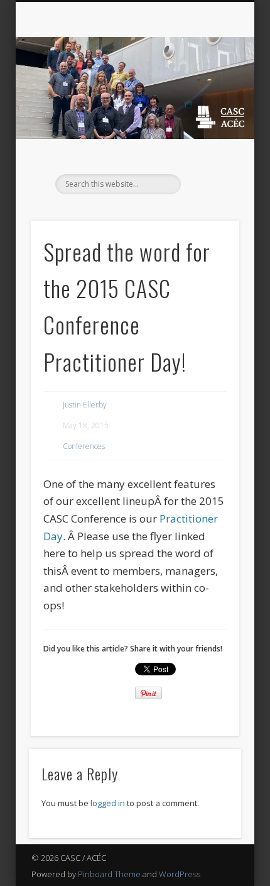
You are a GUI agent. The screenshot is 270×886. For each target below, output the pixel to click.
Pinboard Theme (109, 874)
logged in (107, 803)
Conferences (84, 446)
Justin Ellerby (85, 404)
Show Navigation (208, 112)
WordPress (179, 874)
